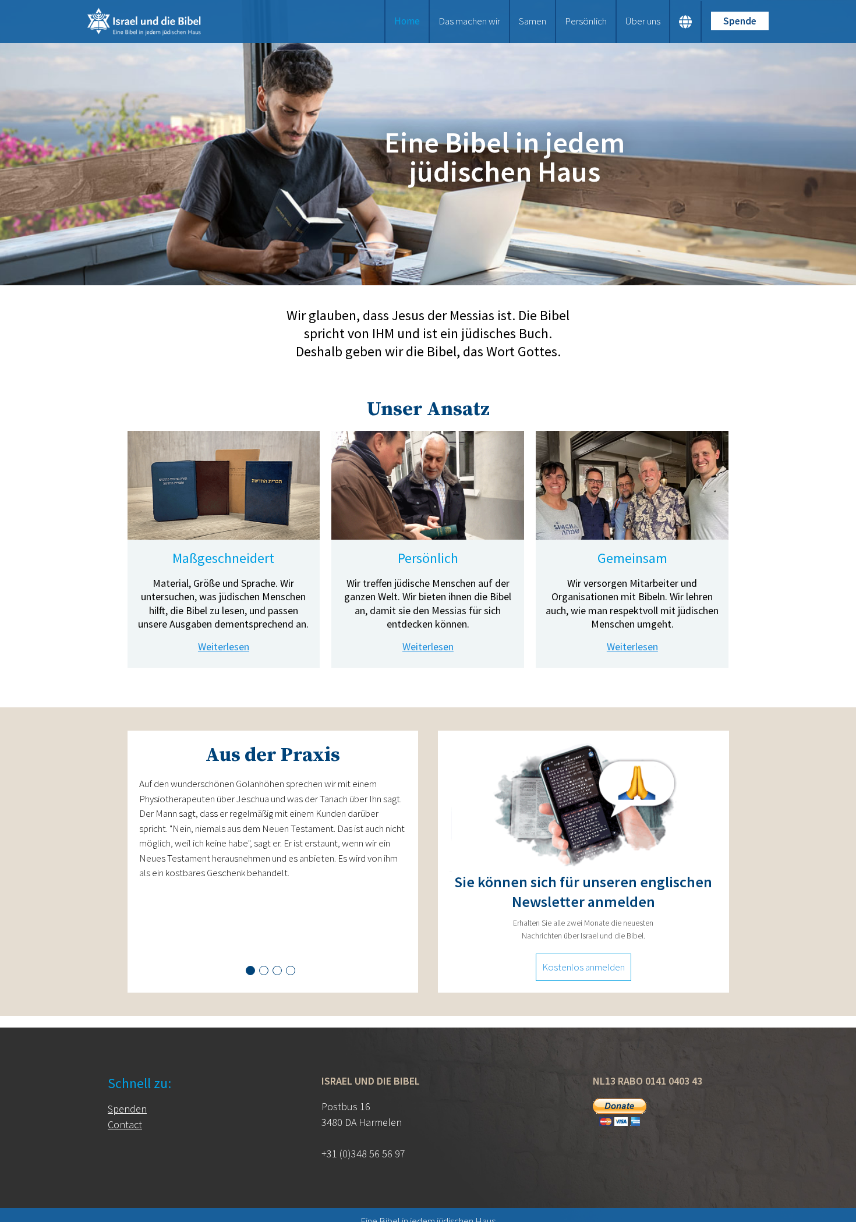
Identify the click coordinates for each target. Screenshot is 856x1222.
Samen (532, 21)
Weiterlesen (223, 646)
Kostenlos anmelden (583, 967)
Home (407, 21)
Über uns (642, 21)
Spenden (127, 1108)
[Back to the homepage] (165, 21)
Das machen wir (469, 21)
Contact (125, 1124)
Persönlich (586, 21)
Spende (739, 21)
